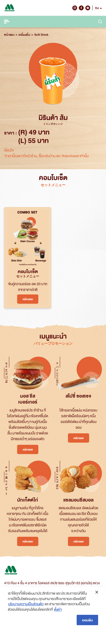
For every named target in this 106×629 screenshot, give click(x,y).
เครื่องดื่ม (24, 34)
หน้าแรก (9, 34)
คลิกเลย (28, 299)
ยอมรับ (87, 620)
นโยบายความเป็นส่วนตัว (25, 603)
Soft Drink (41, 34)
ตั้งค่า (58, 609)
